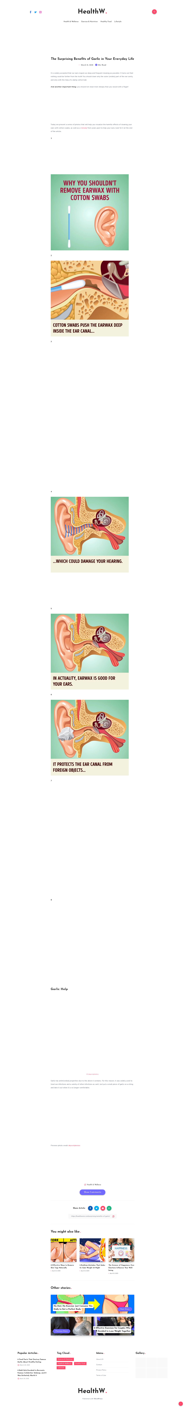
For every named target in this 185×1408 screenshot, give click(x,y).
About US (99, 1359)
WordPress (98, 1399)
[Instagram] (40, 12)
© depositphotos (93, 1074)
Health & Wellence (71, 22)
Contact (99, 1365)
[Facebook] (30, 12)
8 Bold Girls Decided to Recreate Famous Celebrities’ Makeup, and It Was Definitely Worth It (32, 1373)
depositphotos (74, 1145)
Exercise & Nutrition (89, 22)
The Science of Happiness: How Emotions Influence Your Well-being (121, 1267)
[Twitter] (36, 12)
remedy (84, 128)
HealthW (91, 12)
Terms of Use (101, 1375)
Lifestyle (117, 22)
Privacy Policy (101, 1370)
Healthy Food (106, 22)
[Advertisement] (64, 36)
